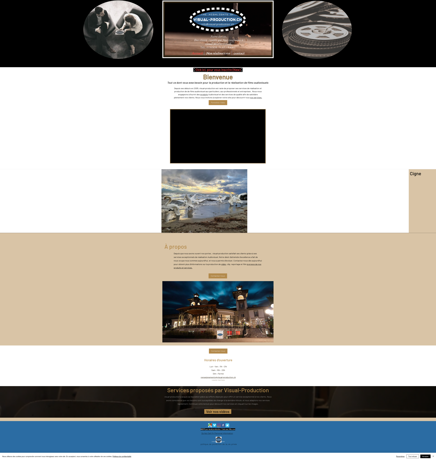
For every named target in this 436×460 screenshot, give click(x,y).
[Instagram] (219, 425)
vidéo (223, 264)
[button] (218, 70)
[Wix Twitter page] (227, 425)
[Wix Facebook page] (223, 425)
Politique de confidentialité (122, 456)
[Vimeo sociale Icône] (214, 425)
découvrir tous (243, 97)
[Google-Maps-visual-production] (210, 425)
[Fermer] (433, 456)
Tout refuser (412, 456)
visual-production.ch (218, 43)
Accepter (425, 456)
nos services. (256, 97)
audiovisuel (200, 91)
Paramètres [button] (400, 456)
